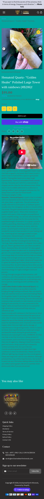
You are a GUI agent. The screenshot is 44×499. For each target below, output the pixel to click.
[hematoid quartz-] (38, 32)
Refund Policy (6, 437)
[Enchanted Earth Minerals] (22, 12)
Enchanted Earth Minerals (28, 483)
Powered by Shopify (22, 485)
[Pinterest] (17, 131)
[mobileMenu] (4, 12)
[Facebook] (9, 131)
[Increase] (14, 108)
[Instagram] (10, 413)
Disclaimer (5, 429)
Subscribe (35, 471)
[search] (38, 12)
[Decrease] (4, 108)
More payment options (22, 127)
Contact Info (6, 440)
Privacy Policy (6, 434)
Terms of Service (7, 432)
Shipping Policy (7, 426)
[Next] (40, 48)
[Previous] (4, 48)
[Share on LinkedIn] (21, 131)
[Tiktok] (14, 413)
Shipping (4, 96)
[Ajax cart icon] (41, 12)
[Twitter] (13, 131)
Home (4, 19)
